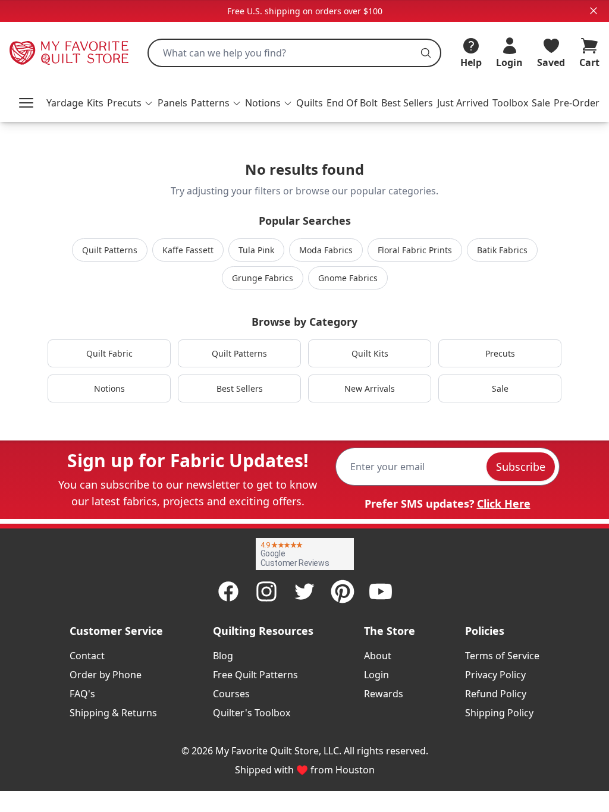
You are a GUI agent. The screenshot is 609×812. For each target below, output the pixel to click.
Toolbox (510, 102)
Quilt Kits (369, 353)
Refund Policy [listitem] (495, 693)
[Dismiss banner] (593, 11)
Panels (172, 102)
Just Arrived (463, 102)
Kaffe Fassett (188, 250)
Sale (541, 102)
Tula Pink (256, 250)
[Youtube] (381, 591)
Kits (95, 102)
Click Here (503, 503)
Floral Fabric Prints (415, 250)
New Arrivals (369, 388)
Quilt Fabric (109, 353)
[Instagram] (266, 591)
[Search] (425, 53)
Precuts (500, 353)
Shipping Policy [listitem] (499, 712)
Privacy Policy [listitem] (495, 674)
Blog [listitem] (223, 655)
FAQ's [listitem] (82, 693)
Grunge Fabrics (262, 278)
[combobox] (294, 53)
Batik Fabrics (502, 250)
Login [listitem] (376, 674)
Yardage (64, 102)
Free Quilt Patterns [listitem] (255, 674)
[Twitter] (304, 591)
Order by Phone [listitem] (106, 674)
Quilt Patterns (109, 250)
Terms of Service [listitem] (502, 655)
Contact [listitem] (87, 655)
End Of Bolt (352, 102)
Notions (109, 388)
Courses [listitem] (231, 693)
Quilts (309, 102)
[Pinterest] (342, 591)
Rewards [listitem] (383, 693)
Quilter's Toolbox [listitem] (251, 712)
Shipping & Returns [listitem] (113, 712)
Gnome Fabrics (348, 278)
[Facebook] (228, 591)
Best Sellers (407, 102)
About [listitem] (377, 655)
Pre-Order (576, 102)
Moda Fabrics (326, 250)
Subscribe (520, 466)
